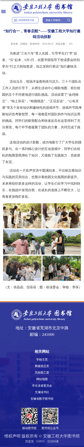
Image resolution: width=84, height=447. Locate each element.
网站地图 (42, 379)
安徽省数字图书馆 (42, 398)
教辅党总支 (42, 366)
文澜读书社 (42, 392)
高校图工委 (42, 372)
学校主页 (42, 359)
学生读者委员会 (42, 385)
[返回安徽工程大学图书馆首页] (42, 3)
